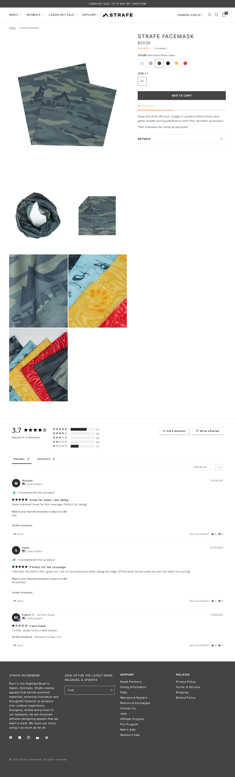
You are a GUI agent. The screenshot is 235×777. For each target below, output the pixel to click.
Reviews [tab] (19, 459)
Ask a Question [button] (176, 431)
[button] (214, 534)
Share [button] (20, 534)
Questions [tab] (43, 459)
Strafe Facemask (22, 525)
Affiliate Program (132, 719)
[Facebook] (13, 738)
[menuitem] (16, 15)
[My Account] (209, 15)
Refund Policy (186, 697)
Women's (33, 15)
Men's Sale (128, 729)
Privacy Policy (186, 681)
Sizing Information (133, 687)
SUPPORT (127, 674)
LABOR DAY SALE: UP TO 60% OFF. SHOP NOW (117, 3)
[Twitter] (22, 738)
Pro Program (129, 724)
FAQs (123, 692)
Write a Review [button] (209, 431)
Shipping (182, 692)
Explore (89, 15)
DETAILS (144, 139)
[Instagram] (31, 738)
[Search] (216, 15)
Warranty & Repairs (133, 697)
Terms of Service (188, 687)
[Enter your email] (111, 690)
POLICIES (183, 674)
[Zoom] (119, 40)
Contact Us (128, 708)
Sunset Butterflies (185, 63)
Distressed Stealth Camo (168, 63)
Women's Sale (130, 735)
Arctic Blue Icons (142, 63)
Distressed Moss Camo (159, 63)
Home (12, 27)
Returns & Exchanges (135, 703)
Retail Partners (131, 681)
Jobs (123, 713)
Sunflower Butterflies (176, 63)
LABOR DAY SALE (61, 15)
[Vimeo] (49, 738)
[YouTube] (40, 738)
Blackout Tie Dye (150, 63)
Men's (13, 15)
